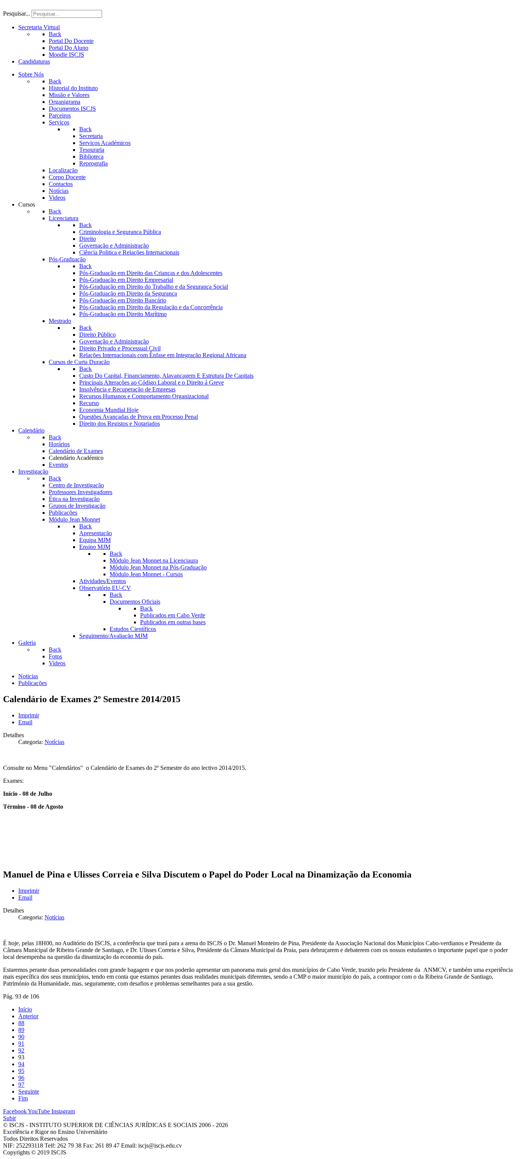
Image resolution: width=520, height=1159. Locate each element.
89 (21, 1030)
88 (21, 1023)
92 (21, 1050)
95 (21, 1071)
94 (21, 1064)
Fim (23, 1098)
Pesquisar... (16, 13)
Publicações (32, 683)
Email (25, 722)
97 (21, 1084)
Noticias (28, 676)
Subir (9, 1118)
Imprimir (28, 715)
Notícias (54, 742)
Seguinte (28, 1091)
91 (21, 1043)
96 (21, 1078)
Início (25, 1009)
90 (21, 1036)
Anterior (28, 1016)
